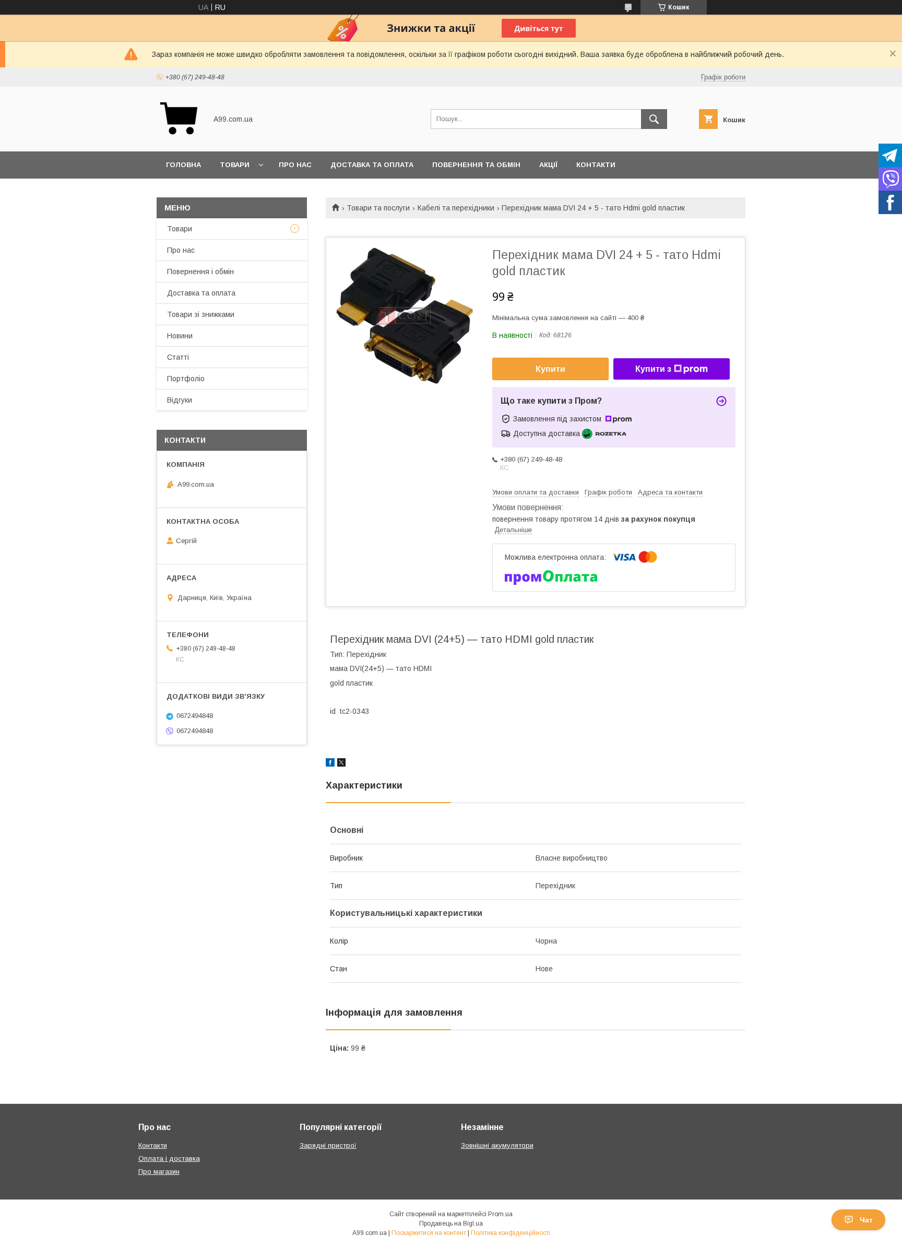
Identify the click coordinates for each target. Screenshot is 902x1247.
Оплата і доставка (169, 1158)
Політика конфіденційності (510, 1233)
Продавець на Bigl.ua (451, 1223)
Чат (866, 1220)
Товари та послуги (378, 208)
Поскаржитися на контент (428, 1233)
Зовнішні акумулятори (497, 1145)
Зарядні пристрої (328, 1145)
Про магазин (159, 1171)
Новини (180, 336)
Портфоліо (186, 378)
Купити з (653, 368)
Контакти (595, 165)
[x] (341, 764)
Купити (550, 368)
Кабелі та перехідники (456, 208)
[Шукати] (654, 119)
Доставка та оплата (371, 165)
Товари (235, 165)
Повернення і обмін (200, 271)
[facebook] (330, 764)
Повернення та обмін (476, 165)
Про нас (295, 165)
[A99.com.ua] (179, 138)
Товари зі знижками (200, 314)
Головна (183, 165)
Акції (548, 165)
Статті (178, 357)
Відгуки (179, 400)
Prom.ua (500, 1214)
